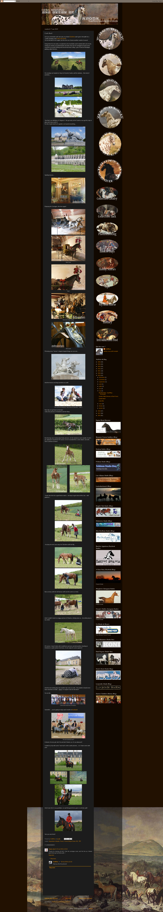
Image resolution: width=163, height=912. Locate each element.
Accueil (68, 898)
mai (100, 390)
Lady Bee (101, 401)
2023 (99, 366)
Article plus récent (51, 898)
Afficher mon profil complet (111, 351)
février (101, 406)
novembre (102, 379)
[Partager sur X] (68, 839)
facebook (74, 709)
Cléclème (72, 36)
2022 (99, 368)
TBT (80, 841)
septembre (102, 381)
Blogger (91, 908)
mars (100, 403)
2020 (99, 373)
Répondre (51, 855)
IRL (77, 841)
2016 (99, 415)
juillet (100, 386)
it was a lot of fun (61, 38)
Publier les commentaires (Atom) (61, 901)
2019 (99, 375)
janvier (101, 408)
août (100, 384)
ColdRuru (55, 861)
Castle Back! (102, 398)
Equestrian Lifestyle (54, 841)
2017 (99, 413)
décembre (102, 377)
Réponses (53, 858)
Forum (62, 841)
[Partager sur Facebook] (69, 839)
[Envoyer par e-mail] (65, 839)
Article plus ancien (85, 898)
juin (100, 388)
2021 (99, 371)
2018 (99, 411)
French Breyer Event (69, 841)
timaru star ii (52, 849)
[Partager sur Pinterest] (71, 839)
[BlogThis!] (66, 839)
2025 (99, 362)
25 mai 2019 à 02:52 (62, 849)
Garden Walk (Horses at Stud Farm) (108, 396)
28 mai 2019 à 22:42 (66, 861)
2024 (99, 364)
